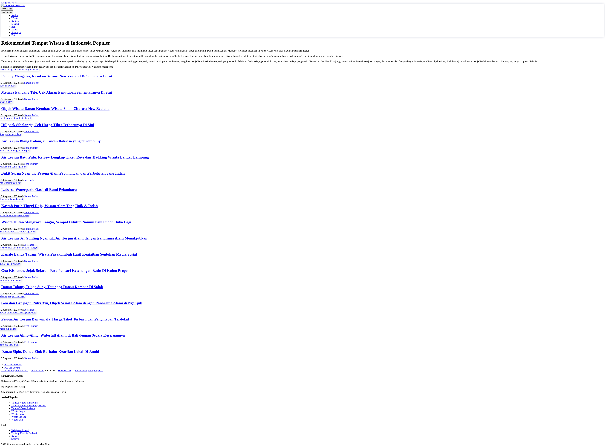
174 (81, 370)
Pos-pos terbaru (12, 367)
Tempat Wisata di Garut (23, 408)
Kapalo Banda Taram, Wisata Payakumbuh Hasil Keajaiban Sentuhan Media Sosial (69, 254)
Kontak (15, 436)
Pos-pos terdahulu (13, 364)
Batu (13, 35)
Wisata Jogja (17, 414)
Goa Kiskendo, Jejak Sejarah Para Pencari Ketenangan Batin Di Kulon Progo (64, 270)
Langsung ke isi (9, 2)
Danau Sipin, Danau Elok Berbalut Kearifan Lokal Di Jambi (50, 351)
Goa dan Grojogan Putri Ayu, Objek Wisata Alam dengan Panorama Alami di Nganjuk (71, 303)
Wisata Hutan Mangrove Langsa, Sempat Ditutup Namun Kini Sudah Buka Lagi (66, 222)
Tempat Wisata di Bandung (24, 402)
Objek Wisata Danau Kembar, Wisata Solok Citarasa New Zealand (55, 109)
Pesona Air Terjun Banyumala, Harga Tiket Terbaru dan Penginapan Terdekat (65, 319)
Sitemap (15, 439)
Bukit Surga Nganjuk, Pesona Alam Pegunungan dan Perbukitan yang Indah (63, 173)
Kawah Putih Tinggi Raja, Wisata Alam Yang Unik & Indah (49, 206)
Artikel (14, 15)
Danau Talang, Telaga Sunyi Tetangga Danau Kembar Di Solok (52, 287)
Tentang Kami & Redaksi (24, 433)
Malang (15, 24)
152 (64, 370)
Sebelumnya (9, 370)
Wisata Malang (18, 416)
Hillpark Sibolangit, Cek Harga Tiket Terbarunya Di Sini (47, 125)
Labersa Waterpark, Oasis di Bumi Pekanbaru (39, 189)
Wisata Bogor (18, 411)
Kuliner (15, 21)
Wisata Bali (17, 419)
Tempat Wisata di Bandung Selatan (28, 405)
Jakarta (14, 29)
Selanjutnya (95, 370)
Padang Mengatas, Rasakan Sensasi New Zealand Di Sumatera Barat (56, 76)
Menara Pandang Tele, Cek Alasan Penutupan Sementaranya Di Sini (56, 92)
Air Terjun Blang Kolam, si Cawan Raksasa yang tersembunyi (51, 141)
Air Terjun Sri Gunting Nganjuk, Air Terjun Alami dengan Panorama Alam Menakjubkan (74, 238)
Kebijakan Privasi (20, 430)
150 (37, 370)
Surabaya (16, 32)
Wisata (14, 18)
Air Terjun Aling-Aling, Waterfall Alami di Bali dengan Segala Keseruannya (63, 335)
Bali (13, 26)
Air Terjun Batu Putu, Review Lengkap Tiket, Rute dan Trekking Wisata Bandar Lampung (75, 157)
